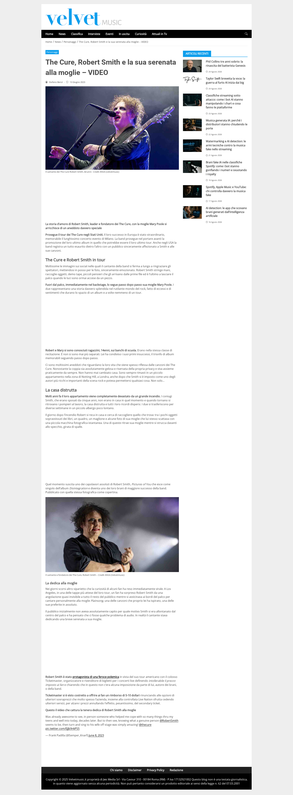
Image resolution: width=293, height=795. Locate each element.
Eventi (109, 34)
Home (49, 34)
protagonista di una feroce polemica (96, 677)
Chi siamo (116, 770)
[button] (246, 34)
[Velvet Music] (83, 16)
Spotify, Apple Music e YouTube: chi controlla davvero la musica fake (226, 191)
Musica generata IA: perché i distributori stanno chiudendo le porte (226, 124)
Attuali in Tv (159, 34)
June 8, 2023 (96, 735)
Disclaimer (135, 770)
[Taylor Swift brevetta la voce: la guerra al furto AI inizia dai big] (192, 80)
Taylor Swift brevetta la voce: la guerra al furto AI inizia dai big (225, 80)
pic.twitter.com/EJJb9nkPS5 (62, 728)
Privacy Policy (155, 770)
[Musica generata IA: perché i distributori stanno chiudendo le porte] (192, 125)
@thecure (145, 725)
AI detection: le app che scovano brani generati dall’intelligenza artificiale (226, 212)
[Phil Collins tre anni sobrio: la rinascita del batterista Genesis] (192, 66)
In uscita (124, 34)
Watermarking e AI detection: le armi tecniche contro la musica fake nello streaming (226, 145)
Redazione (176, 770)
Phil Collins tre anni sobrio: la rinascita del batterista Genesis (226, 63)
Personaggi (52, 52)
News (62, 34)
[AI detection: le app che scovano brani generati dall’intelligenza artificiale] (192, 212)
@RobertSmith (169, 720)
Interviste (94, 34)
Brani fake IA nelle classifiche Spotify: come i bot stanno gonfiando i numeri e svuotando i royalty (226, 168)
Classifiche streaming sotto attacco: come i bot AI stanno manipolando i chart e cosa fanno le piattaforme (224, 101)
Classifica (77, 34)
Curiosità (140, 34)
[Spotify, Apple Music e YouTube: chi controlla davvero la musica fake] (192, 191)
